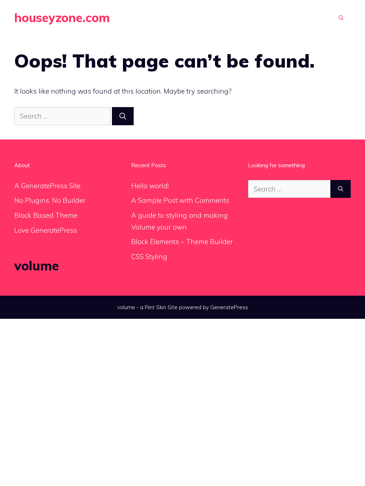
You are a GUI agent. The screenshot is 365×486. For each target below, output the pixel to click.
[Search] (123, 116)
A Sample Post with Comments (180, 200)
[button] (341, 17)
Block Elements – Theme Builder (182, 241)
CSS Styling (149, 256)
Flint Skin (155, 307)
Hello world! (150, 185)
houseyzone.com (62, 17)
